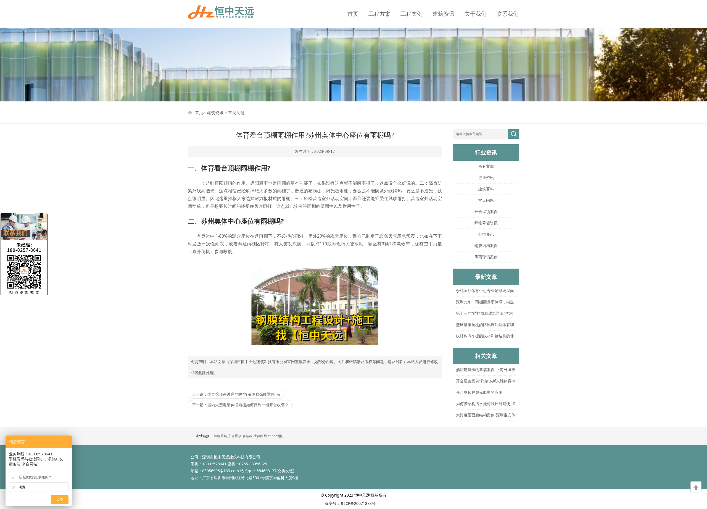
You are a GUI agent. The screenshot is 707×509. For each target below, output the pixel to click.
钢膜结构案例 (486, 245)
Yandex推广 (277, 436)
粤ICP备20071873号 (358, 503)
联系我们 (508, 13)
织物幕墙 (220, 436)
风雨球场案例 (486, 256)
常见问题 (236, 112)
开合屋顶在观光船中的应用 (479, 392)
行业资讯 (486, 177)
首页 (352, 13)
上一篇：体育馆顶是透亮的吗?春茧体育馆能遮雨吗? (236, 394)
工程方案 (379, 13)
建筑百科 (486, 188)
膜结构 (247, 436)
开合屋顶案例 (486, 211)
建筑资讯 (443, 13)
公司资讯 (486, 234)
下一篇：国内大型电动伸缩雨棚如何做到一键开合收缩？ (240, 404)
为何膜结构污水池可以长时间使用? (486, 403)
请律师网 (260, 436)
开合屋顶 (234, 436)
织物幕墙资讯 (486, 222)
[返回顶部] (695, 486)
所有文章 (486, 166)
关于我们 (476, 13)
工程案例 (411, 13)
